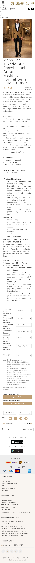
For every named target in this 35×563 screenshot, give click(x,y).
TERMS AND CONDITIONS (9, 505)
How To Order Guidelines (9, 524)
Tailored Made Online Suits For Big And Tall (15, 531)
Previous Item (9, 423)
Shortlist (11, 413)
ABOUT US (4, 490)
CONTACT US (5, 481)
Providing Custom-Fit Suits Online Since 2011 (15, 533)
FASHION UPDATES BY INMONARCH (12, 536)
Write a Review (27, 429)
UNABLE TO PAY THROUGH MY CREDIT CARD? (16, 512)
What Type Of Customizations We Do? (13, 528)
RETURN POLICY (6, 500)
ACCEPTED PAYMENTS (8, 502)
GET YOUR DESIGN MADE (9, 483)
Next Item (27, 423)
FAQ (2, 486)
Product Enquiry (25, 413)
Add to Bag (18, 397)
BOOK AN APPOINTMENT (9, 488)
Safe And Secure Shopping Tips (11, 526)
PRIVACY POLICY (6, 509)
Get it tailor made (18, 403)
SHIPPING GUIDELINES (8, 507)
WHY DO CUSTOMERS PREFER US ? (12, 521)
